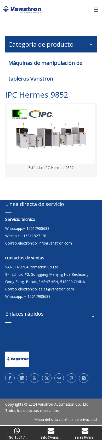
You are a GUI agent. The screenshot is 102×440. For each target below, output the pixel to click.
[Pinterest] (71, 378)
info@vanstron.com (55, 243)
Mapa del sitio (46, 419)
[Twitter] (47, 378)
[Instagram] (83, 378)
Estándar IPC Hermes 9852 (51, 167)
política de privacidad (79, 419)
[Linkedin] (22, 378)
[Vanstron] (17, 359)
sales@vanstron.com (57, 289)
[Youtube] (34, 378)
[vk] (59, 378)
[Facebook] (10, 378)
